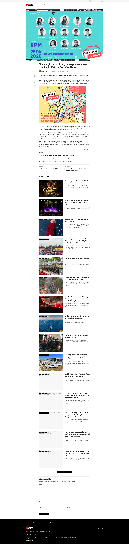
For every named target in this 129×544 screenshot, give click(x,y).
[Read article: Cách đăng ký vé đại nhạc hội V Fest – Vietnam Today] (51, 188)
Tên (40, 501)
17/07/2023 (50, 71)
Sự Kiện (44, 4)
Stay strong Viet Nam (67, 161)
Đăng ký (101, 1)
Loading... (64, 472)
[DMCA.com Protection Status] (29, 540)
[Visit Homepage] (29, 5)
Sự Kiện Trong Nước (66, 71)
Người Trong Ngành (60, 4)
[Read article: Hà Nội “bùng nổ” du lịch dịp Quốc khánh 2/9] (51, 265)
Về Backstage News (30, 1)
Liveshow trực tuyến (56, 161)
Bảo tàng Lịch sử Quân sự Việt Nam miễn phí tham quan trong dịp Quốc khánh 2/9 (76, 357)
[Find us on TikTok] (98, 528)
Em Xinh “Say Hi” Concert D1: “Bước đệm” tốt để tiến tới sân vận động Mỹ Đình (76, 202)
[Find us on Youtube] (102, 528)
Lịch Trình (69, 4)
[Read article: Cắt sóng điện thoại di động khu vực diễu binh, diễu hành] (51, 343)
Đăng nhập (96, 1)
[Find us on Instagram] (100, 528)
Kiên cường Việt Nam (46, 161)
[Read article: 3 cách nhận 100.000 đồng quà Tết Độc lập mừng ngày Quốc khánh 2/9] (51, 381)
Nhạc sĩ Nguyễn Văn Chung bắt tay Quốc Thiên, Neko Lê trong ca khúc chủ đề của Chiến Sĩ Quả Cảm (77, 434)
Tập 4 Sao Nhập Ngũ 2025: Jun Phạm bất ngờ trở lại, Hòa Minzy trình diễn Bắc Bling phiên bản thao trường (77, 415)
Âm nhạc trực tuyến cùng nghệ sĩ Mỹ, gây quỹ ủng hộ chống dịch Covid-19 (58, 155)
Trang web (68, 507)
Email (40, 507)
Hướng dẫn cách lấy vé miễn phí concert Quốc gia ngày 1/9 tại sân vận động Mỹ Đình (77, 453)
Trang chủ (38, 4)
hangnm (45, 71)
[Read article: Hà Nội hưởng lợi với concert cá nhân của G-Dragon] (51, 227)
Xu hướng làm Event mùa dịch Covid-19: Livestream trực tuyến (55, 158)
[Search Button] (102, 4)
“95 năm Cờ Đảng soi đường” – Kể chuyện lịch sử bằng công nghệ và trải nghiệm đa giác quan (77, 395)
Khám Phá (50, 4)
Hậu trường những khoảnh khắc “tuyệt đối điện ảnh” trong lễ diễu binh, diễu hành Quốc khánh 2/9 (77, 241)
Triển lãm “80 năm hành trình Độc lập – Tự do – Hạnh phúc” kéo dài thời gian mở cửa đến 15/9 (77, 299)
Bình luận (41, 484)
